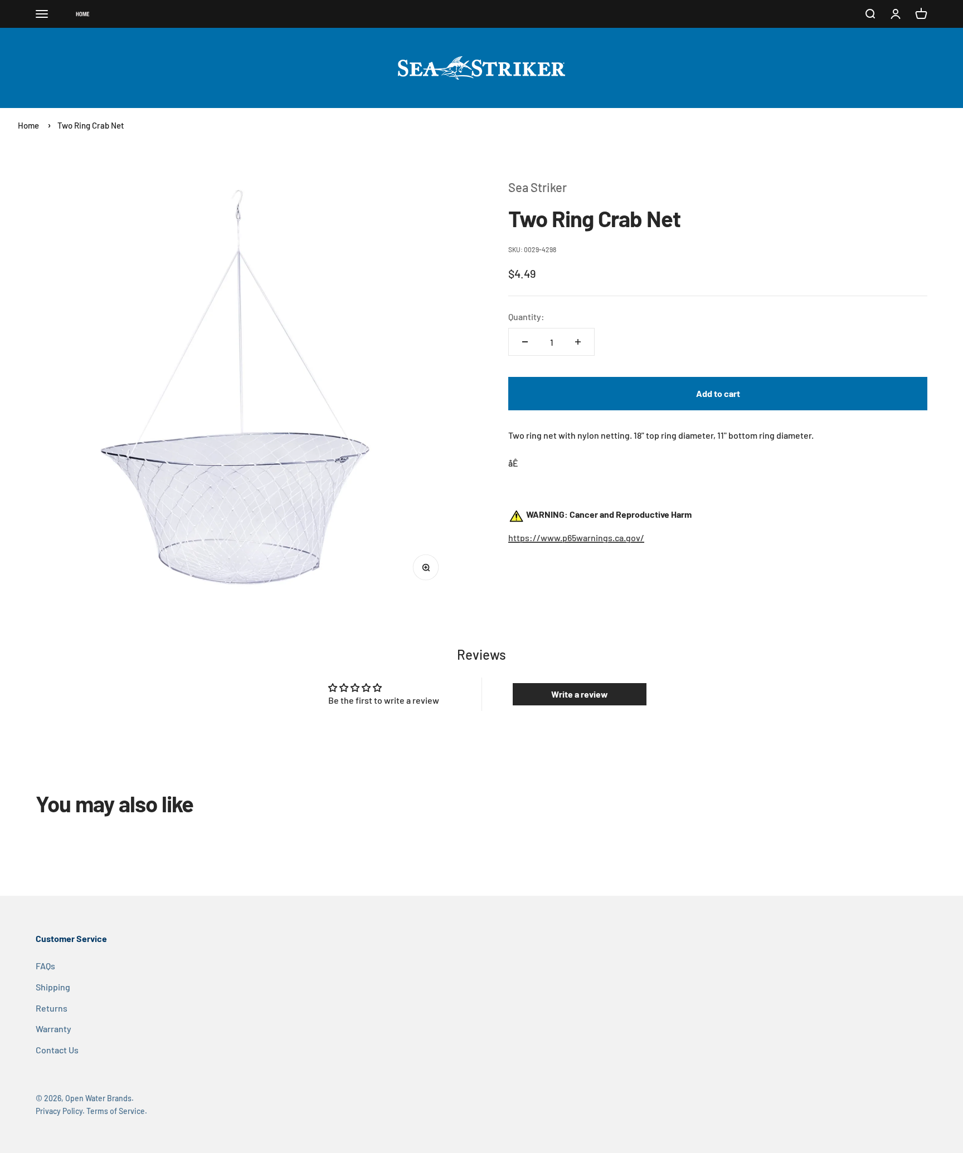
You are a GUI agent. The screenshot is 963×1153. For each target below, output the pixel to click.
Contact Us (57, 1049)
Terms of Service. (116, 1111)
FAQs (45, 965)
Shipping (53, 987)
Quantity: (526, 316)
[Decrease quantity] (525, 341)
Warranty (53, 1028)
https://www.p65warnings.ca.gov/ (576, 537)
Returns (51, 1008)
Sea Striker (537, 187)
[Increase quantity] (578, 341)
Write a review (579, 694)
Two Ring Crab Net (90, 125)
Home (28, 125)
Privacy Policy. (60, 1111)
